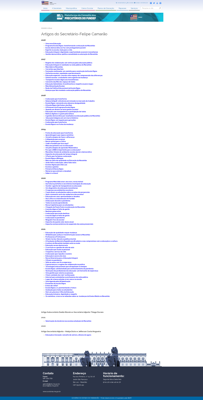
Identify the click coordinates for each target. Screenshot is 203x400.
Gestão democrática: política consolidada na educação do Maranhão (71, 54)
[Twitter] (153, 2)
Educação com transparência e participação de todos (65, 111)
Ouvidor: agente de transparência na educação (63, 186)
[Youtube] (156, 2)
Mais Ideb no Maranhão (54, 67)
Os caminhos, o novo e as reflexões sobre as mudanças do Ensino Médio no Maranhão (77, 296)
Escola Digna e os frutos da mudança (59, 124)
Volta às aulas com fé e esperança (58, 262)
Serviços (134, 8)
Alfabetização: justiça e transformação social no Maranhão (67, 235)
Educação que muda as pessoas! (57, 249)
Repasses (122, 8)
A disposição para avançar (55, 139)
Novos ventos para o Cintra (55, 141)
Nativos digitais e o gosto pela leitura (59, 114)
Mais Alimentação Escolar (55, 86)
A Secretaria (56, 8)
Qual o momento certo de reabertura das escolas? (64, 194)
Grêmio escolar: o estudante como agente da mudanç (66, 77)
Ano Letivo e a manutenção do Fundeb (60, 198)
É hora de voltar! (51, 285)
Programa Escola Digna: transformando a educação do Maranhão (70, 46)
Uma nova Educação (53, 43)
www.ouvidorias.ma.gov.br (52, 391)
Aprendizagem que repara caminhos (59, 135)
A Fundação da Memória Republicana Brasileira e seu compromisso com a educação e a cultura (81, 241)
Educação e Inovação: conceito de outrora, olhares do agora (68, 335)
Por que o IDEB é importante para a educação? (63, 150)
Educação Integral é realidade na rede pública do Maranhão (68, 65)
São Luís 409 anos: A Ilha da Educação (59, 292)
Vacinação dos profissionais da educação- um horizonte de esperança (71, 271)
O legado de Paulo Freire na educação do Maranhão (65, 207)
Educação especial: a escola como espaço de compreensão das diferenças (73, 75)
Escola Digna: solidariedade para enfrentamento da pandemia (69, 269)
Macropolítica (71, 8)
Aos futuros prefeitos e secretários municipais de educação (68, 184)
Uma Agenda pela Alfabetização (57, 281)
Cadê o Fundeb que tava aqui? (57, 143)
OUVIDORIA (131, 2)
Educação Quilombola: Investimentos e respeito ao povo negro (69, 84)
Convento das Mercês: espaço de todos (60, 82)
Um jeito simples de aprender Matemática (61, 148)
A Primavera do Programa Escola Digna (60, 107)
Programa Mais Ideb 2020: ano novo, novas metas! (64, 182)
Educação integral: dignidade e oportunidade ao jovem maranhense (71, 52)
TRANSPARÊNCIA (121, 2)
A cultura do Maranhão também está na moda (62, 243)
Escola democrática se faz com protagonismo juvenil (65, 48)
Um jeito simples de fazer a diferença (59, 137)
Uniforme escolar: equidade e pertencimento (63, 73)
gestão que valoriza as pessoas (61, 273)
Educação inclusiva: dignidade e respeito (61, 294)
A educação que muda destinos (57, 213)
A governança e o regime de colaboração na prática (65, 264)
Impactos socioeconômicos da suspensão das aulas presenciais (69, 224)
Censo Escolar (87, 8)
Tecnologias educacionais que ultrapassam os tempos (66, 266)
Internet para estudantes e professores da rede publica (66, 277)
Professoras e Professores (55, 237)
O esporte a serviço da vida (55, 252)
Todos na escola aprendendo (56, 203)
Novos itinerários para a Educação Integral (61, 258)
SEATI (130, 398)
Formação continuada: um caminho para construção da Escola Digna (71, 71)
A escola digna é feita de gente (57, 209)
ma (48, 273)
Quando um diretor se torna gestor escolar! (61, 109)
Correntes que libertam (54, 69)
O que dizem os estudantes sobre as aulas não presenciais (67, 192)
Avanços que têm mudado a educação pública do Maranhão (68, 90)
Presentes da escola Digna (55, 283)
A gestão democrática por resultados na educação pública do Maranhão (72, 116)
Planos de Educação (106, 8)
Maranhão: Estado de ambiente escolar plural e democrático (68, 152)
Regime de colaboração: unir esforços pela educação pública (68, 63)
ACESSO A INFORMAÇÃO (141, 2)
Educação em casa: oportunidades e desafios (62, 196)
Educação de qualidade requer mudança (61, 232)
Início (45, 8)
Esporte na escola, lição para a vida (58, 50)
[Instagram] (159, 2)
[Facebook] (150, 2)
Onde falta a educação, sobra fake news (60, 162)
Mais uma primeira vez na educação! (59, 145)
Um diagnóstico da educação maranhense (61, 188)
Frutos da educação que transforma (59, 133)
